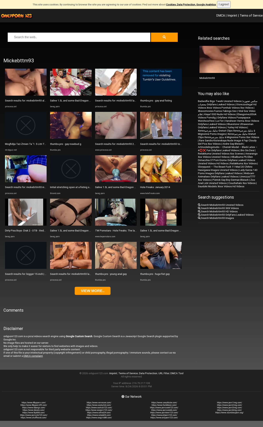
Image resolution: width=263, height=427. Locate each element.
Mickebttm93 (207, 78)
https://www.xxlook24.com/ (99, 415)
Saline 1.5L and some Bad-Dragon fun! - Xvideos (77, 100)
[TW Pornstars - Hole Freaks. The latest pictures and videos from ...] (116, 224)
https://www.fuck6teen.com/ (164, 405)
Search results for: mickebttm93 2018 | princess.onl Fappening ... (132, 144)
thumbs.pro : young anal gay (111, 274)
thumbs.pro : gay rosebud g (65, 144)
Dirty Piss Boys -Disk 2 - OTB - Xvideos (26, 230)
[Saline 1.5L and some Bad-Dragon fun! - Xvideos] (71, 94)
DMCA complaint (33, 356)
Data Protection (148, 373)
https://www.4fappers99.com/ (33, 405)
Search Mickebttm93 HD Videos (219, 211)
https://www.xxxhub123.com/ (99, 407)
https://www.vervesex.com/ (99, 402)
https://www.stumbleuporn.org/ (229, 412)
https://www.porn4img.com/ (229, 410)
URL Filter (163, 373)
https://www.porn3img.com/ (229, 407)
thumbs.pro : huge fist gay (155, 274)
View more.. (92, 291)
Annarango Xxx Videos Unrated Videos (228, 155)
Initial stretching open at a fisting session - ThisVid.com (81, 187)
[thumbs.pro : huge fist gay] (161, 268)
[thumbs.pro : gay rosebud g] (71, 138)
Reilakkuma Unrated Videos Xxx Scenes (221, 153)
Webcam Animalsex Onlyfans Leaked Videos (226, 175)
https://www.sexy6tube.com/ (164, 402)
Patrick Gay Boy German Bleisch (231, 179)
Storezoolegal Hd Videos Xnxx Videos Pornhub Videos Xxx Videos (227, 106)
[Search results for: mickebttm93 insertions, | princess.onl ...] (26, 181)
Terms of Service (251, 15)
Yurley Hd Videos (237, 127)
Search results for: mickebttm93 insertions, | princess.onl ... (38, 187)
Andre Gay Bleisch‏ (232, 143)
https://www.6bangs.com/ (33, 407)
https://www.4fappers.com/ (34, 402)
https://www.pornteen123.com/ (164, 412)
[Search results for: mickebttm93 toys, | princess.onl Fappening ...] (161, 138)
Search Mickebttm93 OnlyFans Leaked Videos (227, 214)
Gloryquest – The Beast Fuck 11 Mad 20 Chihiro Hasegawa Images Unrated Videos (225, 168)
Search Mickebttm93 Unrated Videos (221, 205)
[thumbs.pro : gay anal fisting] (161, 94)
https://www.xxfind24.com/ (99, 412)
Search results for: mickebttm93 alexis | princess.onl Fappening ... (42, 100)
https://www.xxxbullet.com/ (99, 405)
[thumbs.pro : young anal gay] (116, 268)
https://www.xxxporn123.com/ (98, 410)
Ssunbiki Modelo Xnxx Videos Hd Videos (221, 186)
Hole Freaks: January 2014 (155, 187)
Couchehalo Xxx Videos (241, 183)
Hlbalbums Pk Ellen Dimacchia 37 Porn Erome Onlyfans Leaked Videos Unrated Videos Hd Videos (226, 160)
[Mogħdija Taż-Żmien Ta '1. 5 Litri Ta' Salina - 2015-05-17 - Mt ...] (26, 138)
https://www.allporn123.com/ (164, 415)
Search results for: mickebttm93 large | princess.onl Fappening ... (87, 274)
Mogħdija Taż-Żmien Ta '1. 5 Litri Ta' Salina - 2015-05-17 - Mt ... (40, 144)
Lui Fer (219, 120)
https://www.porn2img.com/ (229, 405)
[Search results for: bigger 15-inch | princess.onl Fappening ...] (26, 268)
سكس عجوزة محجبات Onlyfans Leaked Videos (227, 103)
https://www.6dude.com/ (34, 410)
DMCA (220, 15)
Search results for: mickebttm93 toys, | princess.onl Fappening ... (177, 144)
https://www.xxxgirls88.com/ (99, 417)
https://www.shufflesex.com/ (34, 417)
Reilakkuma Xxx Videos (243, 163)
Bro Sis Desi (247, 150)
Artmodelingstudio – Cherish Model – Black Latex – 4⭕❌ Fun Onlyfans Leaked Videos (227, 148)
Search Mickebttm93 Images (217, 218)
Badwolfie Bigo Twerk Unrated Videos (219, 101)
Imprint (232, 15)
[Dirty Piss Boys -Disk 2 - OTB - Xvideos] (26, 224)
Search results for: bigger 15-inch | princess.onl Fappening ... (39, 274)
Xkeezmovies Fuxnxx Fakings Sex (217, 111)
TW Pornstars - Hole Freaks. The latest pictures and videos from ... (133, 230)
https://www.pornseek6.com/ (164, 410)
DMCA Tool (176, 373)
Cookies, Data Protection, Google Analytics (191, 4)
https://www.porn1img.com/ (229, 402)
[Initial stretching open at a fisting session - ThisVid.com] (71, 181)
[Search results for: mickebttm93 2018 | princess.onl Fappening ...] (116, 138)
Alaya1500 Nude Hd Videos (219, 114)
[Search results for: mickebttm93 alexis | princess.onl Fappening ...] (26, 94)
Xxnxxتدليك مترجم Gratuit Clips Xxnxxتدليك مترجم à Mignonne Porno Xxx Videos (228, 135)
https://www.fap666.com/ (33, 412)
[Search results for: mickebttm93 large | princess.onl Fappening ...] (71, 268)
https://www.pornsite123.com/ (33, 415)
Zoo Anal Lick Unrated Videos (226, 181)
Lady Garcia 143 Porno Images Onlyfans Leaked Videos (227, 171)
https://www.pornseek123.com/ (164, 407)
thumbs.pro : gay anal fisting (156, 100)
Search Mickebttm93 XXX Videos (219, 208)
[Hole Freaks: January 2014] (161, 181)
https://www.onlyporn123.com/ (164, 417)
